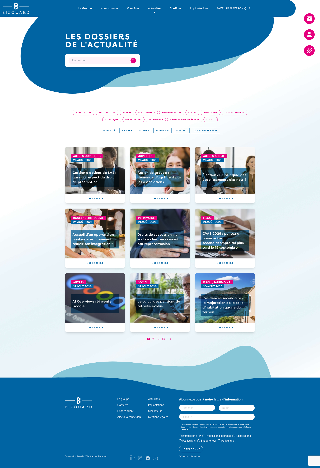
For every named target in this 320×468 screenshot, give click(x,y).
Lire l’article (95, 198)
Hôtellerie (211, 112)
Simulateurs (155, 411)
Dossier (144, 130)
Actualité (109, 130)
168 (163, 339)
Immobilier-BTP (235, 112)
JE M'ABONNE (191, 449)
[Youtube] (155, 457)
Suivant (170, 339)
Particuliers (133, 119)
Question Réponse (205, 130)
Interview (162, 130)
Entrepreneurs (172, 112)
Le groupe (123, 399)
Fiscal (192, 112)
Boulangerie (146, 112)
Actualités (154, 399)
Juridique (111, 119)
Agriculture (84, 112)
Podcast (181, 130)
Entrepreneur (208, 440)
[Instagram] (140, 457)
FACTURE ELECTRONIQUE (233, 8)
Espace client (125, 411)
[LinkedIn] (132, 457)
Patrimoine (156, 119)
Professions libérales (184, 119)
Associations (107, 112)
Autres (126, 112)
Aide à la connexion (129, 417)
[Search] (133, 60)
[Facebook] (147, 457)
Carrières (175, 8)
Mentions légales (158, 417)
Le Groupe (85, 8)
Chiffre (127, 130)
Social (210, 119)
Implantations (199, 8)
